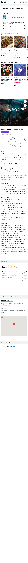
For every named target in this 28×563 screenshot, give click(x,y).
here (10, 219)
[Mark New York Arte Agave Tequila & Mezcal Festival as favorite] (24, 37)
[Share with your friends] (25, 101)
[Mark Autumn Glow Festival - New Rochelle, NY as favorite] (11, 66)
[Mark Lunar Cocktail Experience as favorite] (25, 105)
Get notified (14, 27)
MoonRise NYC (7, 301)
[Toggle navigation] (26, 2)
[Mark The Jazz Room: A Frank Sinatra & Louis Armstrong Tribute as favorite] (24, 66)
